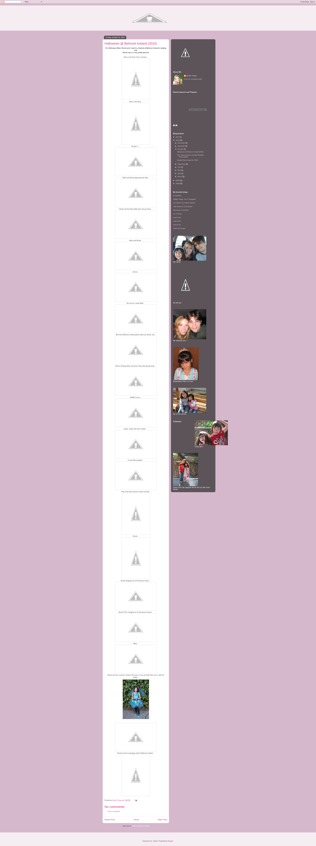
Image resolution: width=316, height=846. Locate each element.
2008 (178, 184)
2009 (178, 180)
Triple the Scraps (179, 228)
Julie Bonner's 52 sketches (182, 206)
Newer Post (110, 820)
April (179, 173)
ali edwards (177, 195)
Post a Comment (114, 811)
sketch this (177, 221)
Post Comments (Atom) (140, 826)
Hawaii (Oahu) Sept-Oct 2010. (187, 160)
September (182, 164)
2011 (178, 137)
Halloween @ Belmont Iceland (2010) (190, 152)
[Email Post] (136, 800)
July (179, 167)
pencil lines (177, 217)
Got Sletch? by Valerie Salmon (184, 203)
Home (136, 820)
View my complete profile (193, 79)
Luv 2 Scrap (177, 214)
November (181, 146)
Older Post (162, 820)
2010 (178, 140)
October (181, 149)
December (181, 143)
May (179, 170)
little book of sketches (181, 210)
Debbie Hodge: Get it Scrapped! (184, 199)
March (180, 176)
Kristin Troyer (191, 76)
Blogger (170, 841)
